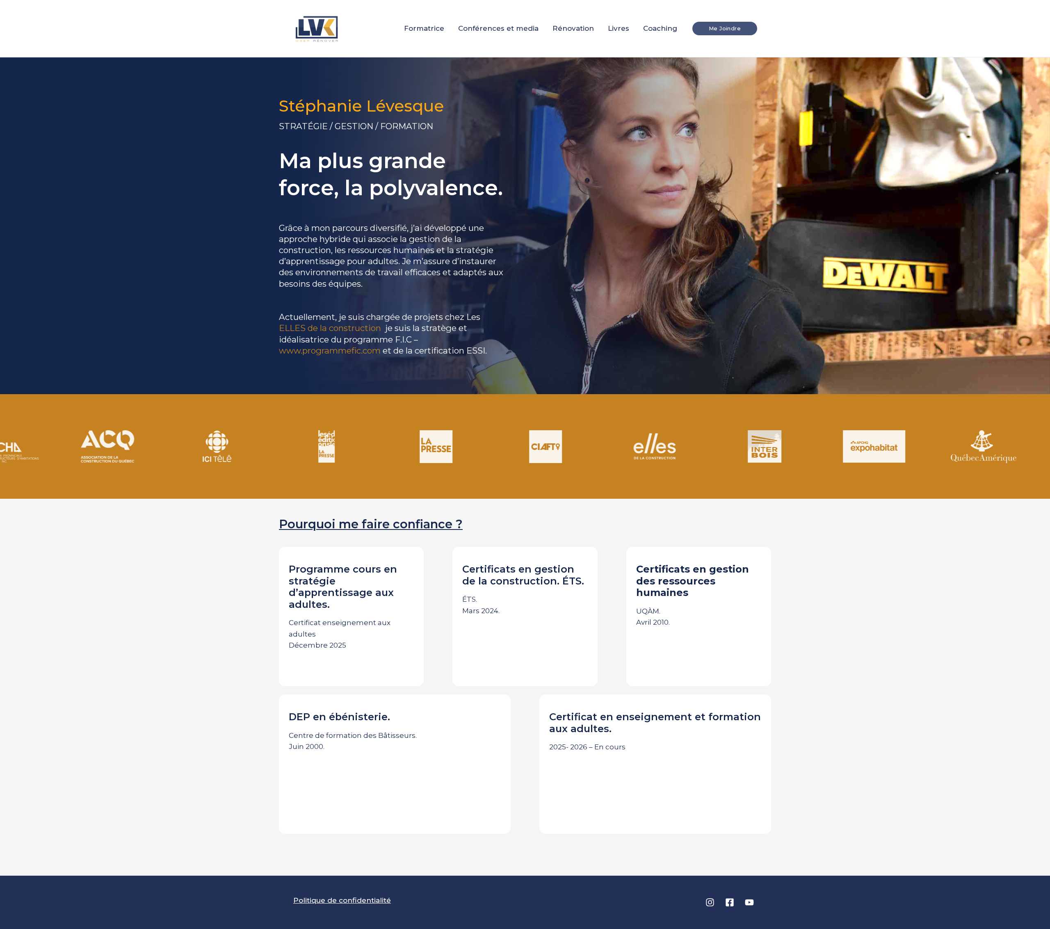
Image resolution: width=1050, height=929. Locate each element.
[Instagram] (710, 902)
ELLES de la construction (331, 328)
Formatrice (424, 28)
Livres (618, 28)
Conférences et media (498, 28)
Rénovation (573, 28)
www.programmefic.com (330, 350)
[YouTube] (749, 902)
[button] (724, 28)
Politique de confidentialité (342, 900)
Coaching (660, 28)
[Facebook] (729, 902)
